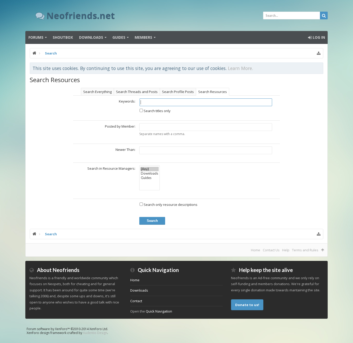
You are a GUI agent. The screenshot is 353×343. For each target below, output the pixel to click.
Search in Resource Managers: (111, 168)
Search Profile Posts (178, 91)
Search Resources (212, 91)
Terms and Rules (305, 250)
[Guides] (149, 178)
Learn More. (240, 68)
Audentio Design (95, 333)
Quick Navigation (159, 311)
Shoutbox (63, 37)
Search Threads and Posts (137, 91)
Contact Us (271, 250)
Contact (136, 301)
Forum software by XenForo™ (67, 329)
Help (285, 250)
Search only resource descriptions (170, 204)
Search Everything (97, 91)
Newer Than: (125, 149)
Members (143, 37)
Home (255, 250)
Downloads (91, 37)
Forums (35, 37)
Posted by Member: (120, 126)
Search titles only (157, 110)
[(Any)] (149, 169)
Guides (118, 37)
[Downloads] (149, 173)
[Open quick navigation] (318, 53)
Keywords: (127, 101)
